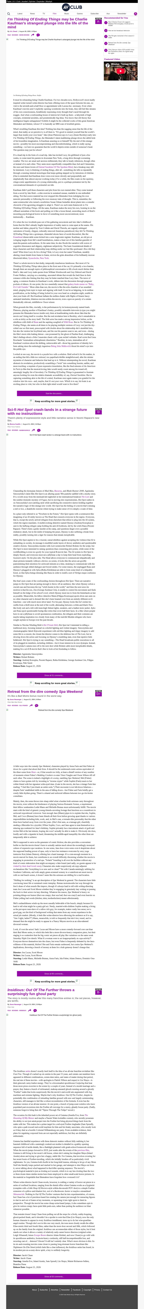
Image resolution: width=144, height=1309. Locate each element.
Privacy (97, 1289)
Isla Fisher (23, 705)
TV (44, 14)
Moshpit (49, 1)
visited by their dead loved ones (27, 866)
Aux (108, 14)
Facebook (77, 1289)
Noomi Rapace (24, 430)
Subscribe (95, 14)
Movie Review (24, 35)
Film (54, 14)
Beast (36, 322)
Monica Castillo (15, 424)
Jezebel (24, 1)
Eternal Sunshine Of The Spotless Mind (55, 167)
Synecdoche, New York (38, 258)
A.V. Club (16, 1)
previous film (83, 1150)
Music (66, 14)
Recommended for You (116, 18)
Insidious (22, 1010)
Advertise (54, 1289)
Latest (19, 14)
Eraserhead (18, 237)
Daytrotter (40, 1)
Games (80, 14)
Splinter (32, 1)
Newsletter (122, 14)
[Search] (8, 13)
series (28, 1071)
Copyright (87, 1289)
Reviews (15, 35)
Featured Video (112, 59)
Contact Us (107, 1289)
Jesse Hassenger (15, 699)
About (34, 1289)
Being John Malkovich (61, 346)
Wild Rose (68, 322)
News (32, 14)
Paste (9, 1)
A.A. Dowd (13, 31)
